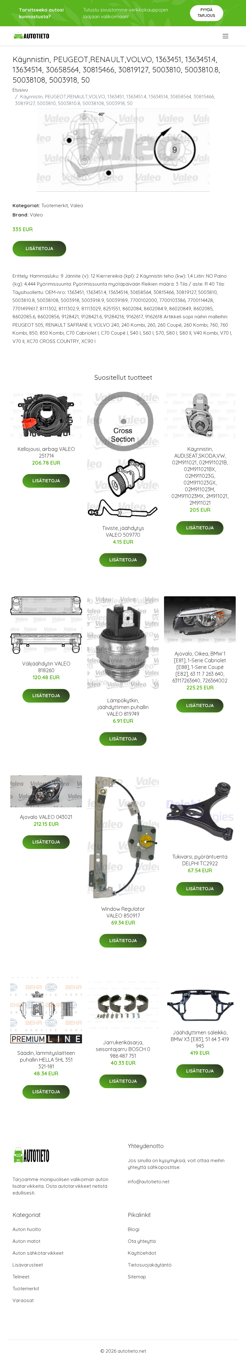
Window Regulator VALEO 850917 (123, 912)
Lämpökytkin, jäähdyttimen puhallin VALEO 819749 (123, 707)
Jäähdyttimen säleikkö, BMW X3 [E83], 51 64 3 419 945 (200, 1039)
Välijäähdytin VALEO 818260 (46, 666)
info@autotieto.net (148, 1181)
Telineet (20, 1277)
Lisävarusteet (27, 1265)
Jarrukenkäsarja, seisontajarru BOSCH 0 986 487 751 (123, 1049)
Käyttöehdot (142, 1253)
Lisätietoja (39, 248)
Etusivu (20, 90)
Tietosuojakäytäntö (150, 1265)
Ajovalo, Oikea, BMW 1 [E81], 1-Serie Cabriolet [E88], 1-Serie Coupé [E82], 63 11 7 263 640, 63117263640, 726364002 (199, 667)
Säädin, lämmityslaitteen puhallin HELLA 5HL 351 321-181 (46, 1060)
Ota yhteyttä (142, 1241)
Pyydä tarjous (206, 12)
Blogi (133, 1229)
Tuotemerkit (54, 205)
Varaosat (23, 1300)
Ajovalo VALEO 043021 (46, 817)
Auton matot (26, 1241)
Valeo (76, 205)
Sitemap (137, 1277)
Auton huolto (26, 1229)
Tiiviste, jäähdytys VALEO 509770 (123, 531)
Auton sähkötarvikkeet (37, 1253)
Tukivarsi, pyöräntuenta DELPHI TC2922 (199, 860)
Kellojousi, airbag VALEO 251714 (46, 452)
